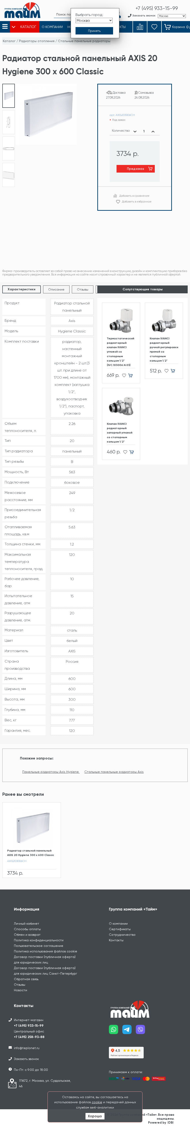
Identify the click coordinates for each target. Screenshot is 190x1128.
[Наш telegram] (129, 1031)
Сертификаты (120, 929)
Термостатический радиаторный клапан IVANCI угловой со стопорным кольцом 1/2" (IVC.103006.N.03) (120, 352)
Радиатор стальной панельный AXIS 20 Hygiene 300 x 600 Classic (30, 853)
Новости (20, 990)
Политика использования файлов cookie (45, 951)
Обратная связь (26, 979)
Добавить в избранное (137, 201)
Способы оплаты (27, 929)
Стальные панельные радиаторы (84, 41)
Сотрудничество (122, 934)
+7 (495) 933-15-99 (29, 1026)
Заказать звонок (26, 1059)
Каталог (9, 41)
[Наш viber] (142, 1031)
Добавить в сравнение (134, 195)
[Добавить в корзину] (132, 375)
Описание (56, 289)
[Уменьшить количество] (135, 131)
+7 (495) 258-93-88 (29, 1037)
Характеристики (21, 289)
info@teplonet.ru (26, 1048)
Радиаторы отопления (36, 41)
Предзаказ (135, 168)
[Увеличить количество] (153, 131)
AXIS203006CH (16, 861)
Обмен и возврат (27, 934)
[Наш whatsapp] (115, 1031)
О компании (118, 923)
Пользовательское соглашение (38, 946)
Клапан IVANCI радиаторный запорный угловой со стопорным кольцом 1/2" (119, 432)
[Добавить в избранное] (122, 375)
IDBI (171, 1122)
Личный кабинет (26, 923)
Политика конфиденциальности (38, 940)
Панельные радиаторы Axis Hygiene (51, 772)
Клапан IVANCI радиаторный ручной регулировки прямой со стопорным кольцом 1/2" (164, 349)
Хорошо (95, 1116)
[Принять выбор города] (94, 30)
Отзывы (82, 289)
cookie (97, 1102)
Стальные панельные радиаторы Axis (114, 772)
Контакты (116, 940)
